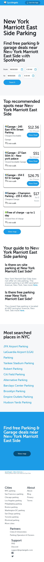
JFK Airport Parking (16, 346)
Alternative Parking (15, 380)
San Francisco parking (14, 494)
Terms (29, 501)
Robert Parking (13, 368)
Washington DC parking (15, 510)
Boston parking (11, 507)
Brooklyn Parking (14, 391)
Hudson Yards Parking (17, 402)
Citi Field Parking (14, 374)
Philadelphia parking (13, 504)
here (35, 285)
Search (12, 82)
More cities (9, 523)
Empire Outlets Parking (18, 396)
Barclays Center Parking (19, 385)
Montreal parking (12, 520)
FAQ (13, 544)
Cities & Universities (18, 532)
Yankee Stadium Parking (19, 363)
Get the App (33, 3)
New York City (17, 472)
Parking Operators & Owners (22, 535)
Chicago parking (12, 497)
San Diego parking (12, 514)
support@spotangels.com (22, 550)
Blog (29, 494)
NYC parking (10, 491)
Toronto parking (11, 517)
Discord (14, 547)
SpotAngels (8, 472)
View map (12, 232)
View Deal (33, 135)
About (29, 491)
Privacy (30, 497)
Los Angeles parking (13, 501)
